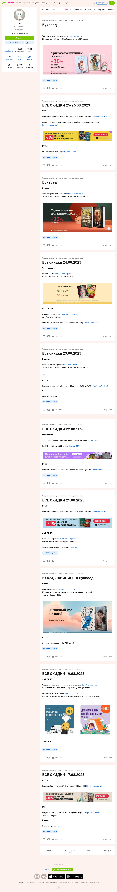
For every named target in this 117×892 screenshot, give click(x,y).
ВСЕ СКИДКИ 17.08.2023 (63, 774)
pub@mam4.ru (94, 882)
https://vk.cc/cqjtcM (67, 589)
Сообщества (46, 3)
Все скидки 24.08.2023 (61, 262)
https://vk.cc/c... (98, 470)
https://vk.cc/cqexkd (94, 786)
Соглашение (31, 882)
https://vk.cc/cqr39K (99, 117)
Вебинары (57, 3)
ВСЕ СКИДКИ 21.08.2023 (63, 500)
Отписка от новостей (79, 882)
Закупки (35, 3)
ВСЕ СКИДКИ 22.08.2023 (63, 429)
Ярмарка (26, 3)
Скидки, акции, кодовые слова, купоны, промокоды (62, 20)
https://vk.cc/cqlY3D (96, 440)
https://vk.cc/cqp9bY (63, 274)
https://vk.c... (74, 547)
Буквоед (49, 25)
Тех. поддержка (51, 882)
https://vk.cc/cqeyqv (92, 813)
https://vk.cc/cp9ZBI (91, 323)
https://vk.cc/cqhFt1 (71, 693)
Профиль (45, 10)
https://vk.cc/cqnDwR (100, 386)
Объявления (89, 10)
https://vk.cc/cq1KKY (71, 446)
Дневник (66, 10)
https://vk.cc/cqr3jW (49, 125)
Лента (18, 3)
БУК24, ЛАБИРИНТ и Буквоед (68, 578)
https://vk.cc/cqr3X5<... (71, 152)
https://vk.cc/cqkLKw (68, 539)
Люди (66, 3)
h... (59, 826)
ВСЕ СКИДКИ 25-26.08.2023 (66, 105)
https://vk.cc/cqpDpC (76, 194)
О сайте (47, 870)
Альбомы (77, 10)
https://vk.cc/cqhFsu (89, 685)
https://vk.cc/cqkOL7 (99, 512)
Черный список (64, 882)
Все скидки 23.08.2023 (61, 353)
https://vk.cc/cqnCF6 (69, 365)
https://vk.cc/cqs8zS (74, 36)
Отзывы (55, 10)
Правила (40, 882)
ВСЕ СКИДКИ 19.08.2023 (63, 673)
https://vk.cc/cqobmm (69, 314)
